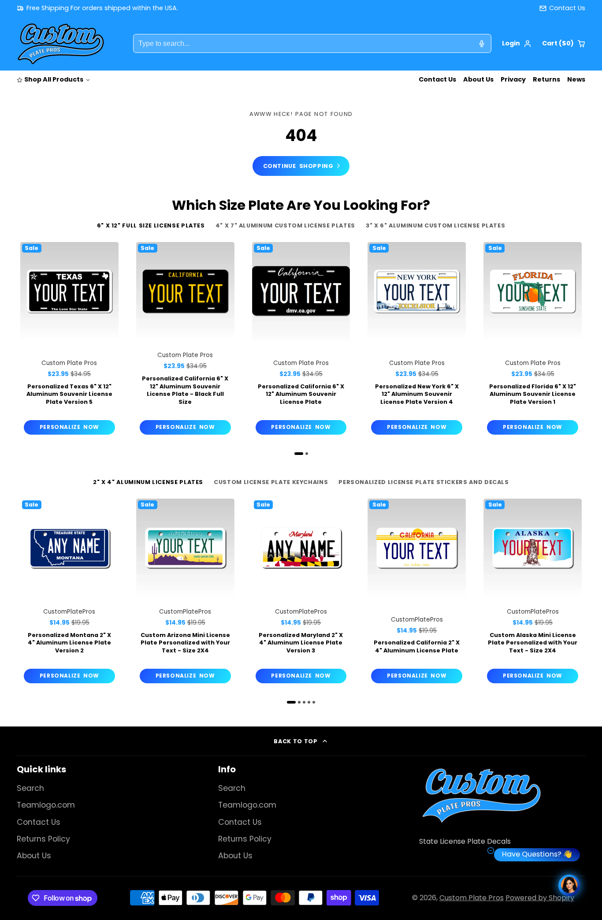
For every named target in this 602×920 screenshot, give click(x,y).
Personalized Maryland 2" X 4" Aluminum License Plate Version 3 (301, 592)
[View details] (481, 795)
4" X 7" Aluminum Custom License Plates (285, 225)
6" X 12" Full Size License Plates (151, 225)
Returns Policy (43, 839)
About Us (478, 79)
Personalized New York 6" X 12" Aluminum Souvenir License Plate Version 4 (416, 340)
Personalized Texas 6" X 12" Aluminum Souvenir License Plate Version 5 (69, 340)
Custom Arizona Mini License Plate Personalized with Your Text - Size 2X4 (185, 592)
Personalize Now (69, 427)
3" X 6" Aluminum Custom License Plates (435, 225)
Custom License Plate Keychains (271, 482)
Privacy (513, 79)
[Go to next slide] (583, 346)
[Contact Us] (562, 8)
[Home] (61, 43)
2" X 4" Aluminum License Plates (148, 482)
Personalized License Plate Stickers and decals (423, 482)
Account (516, 44)
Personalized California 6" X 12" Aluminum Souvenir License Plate (301, 340)
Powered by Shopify (539, 898)
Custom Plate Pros (471, 898)
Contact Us (437, 79)
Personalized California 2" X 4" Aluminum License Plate (416, 592)
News (576, 79)
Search (30, 788)
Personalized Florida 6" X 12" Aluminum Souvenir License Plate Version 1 (532, 340)
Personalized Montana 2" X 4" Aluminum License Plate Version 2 (69, 592)
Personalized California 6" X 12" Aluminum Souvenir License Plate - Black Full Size (185, 340)
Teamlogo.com (46, 805)
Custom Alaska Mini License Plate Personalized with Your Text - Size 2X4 (532, 592)
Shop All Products (53, 79)
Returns (546, 79)
